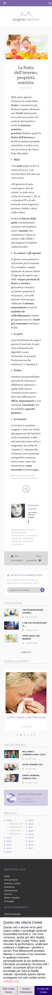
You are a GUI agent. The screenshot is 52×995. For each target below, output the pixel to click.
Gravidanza (9, 887)
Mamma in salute (12, 883)
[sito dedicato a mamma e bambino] (26, 16)
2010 (8, 852)
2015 (30, 841)
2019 (30, 834)
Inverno (21, 478)
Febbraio (16, 827)
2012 (8, 848)
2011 (30, 848)
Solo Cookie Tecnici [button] (9, 990)
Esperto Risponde (12, 914)
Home (7, 876)
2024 (9, 820)
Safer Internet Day (32, 764)
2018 (8, 838)
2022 (30, 824)
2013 (30, 845)
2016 (8, 841)
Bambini (18, 476)
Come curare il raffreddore (26, 717)
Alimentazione (10, 890)
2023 (30, 820)
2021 (30, 827)
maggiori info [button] (11, 980)
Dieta (25, 476)
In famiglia (9, 901)
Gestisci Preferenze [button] (25, 990)
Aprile (15, 834)
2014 (8, 845)
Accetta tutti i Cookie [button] (43, 990)
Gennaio (16, 824)
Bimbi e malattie (11, 897)
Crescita (8, 894)
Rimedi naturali (31, 478)
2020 (30, 831)
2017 (30, 838)
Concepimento (11, 879)
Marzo (15, 830)
